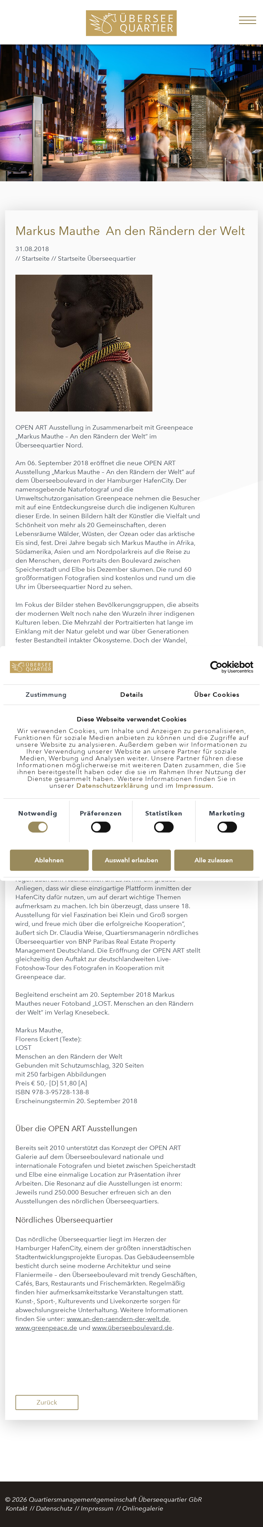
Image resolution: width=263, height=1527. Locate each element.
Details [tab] (131, 694)
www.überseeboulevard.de (132, 1328)
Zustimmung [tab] (46, 694)
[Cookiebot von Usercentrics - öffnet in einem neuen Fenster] (223, 667)
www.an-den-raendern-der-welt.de (118, 1319)
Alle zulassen (214, 860)
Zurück (47, 1402)
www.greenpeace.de (46, 1328)
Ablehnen (49, 860)
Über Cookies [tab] (216, 694)
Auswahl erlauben (131, 860)
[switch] (101, 827)
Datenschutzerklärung (112, 785)
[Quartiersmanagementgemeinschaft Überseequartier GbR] (131, 23)
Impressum (194, 785)
